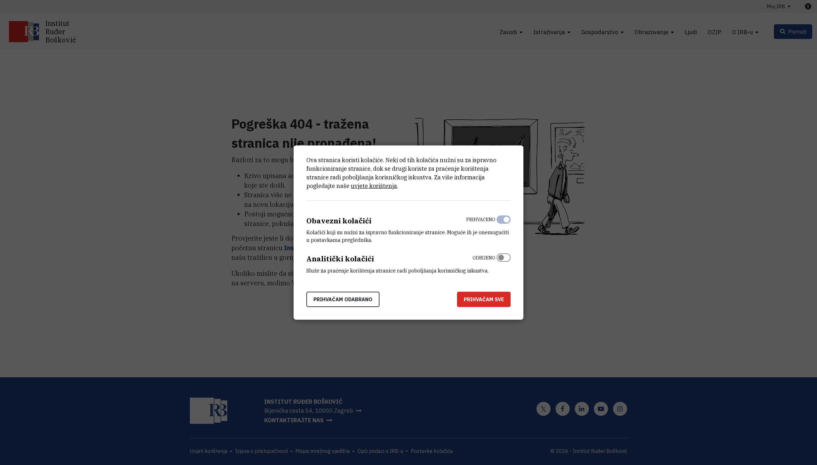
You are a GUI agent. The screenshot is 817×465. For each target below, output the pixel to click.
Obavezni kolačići (338, 220)
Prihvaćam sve (484, 299)
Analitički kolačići (340, 258)
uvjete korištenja (374, 185)
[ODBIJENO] (504, 262)
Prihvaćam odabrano (342, 299)
